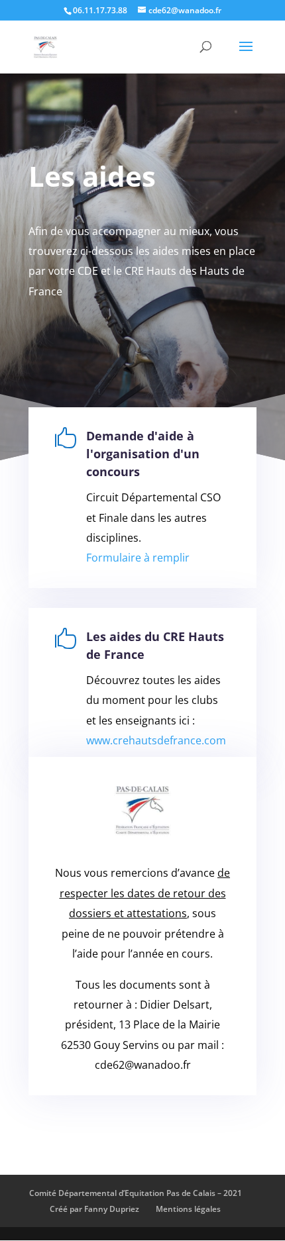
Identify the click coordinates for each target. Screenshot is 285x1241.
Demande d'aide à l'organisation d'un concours (143, 453)
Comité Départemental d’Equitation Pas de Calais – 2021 (135, 1193)
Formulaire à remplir (138, 557)
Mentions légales (188, 1209)
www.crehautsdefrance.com (156, 740)
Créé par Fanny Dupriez (94, 1209)
